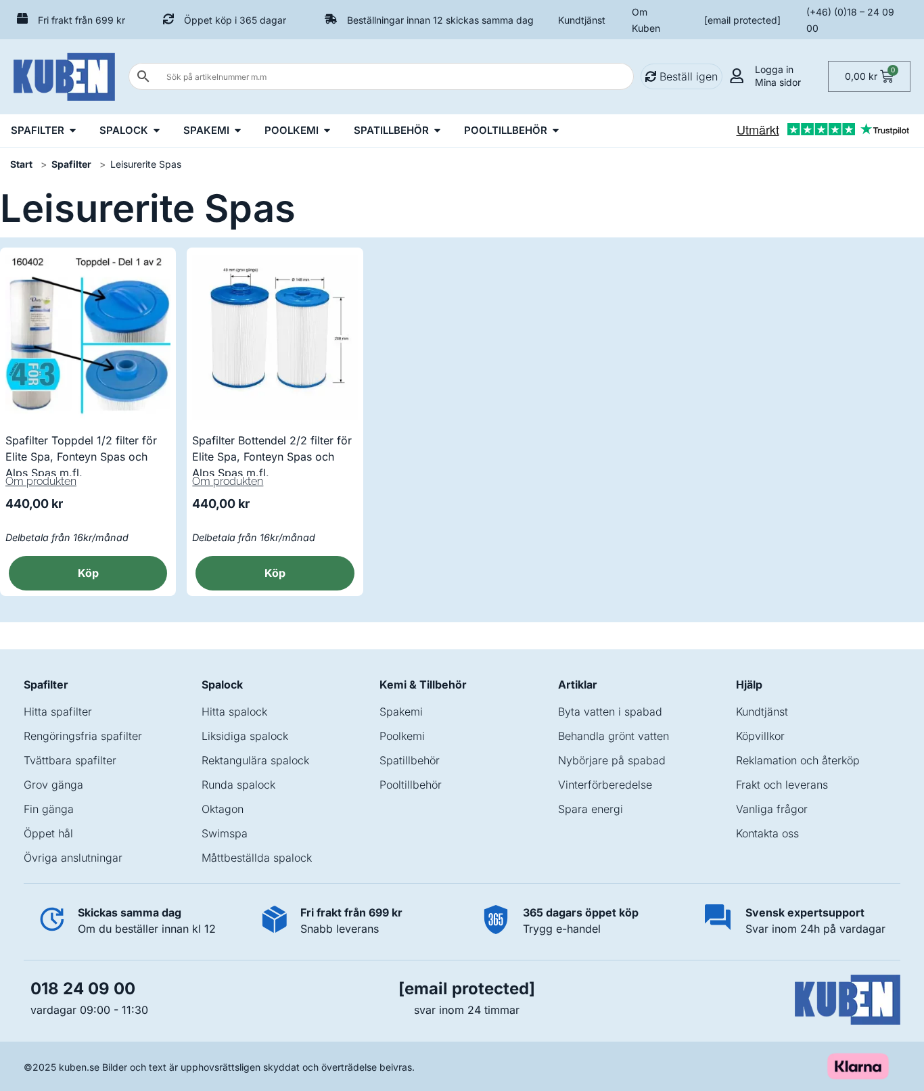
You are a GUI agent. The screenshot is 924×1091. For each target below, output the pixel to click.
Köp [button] (88, 573)
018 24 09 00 (82, 988)
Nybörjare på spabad (612, 760)
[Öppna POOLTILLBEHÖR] (556, 131)
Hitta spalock (234, 711)
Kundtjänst (581, 20)
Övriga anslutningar (73, 857)
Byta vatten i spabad (610, 711)
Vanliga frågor (772, 809)
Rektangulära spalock (255, 760)
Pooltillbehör (410, 784)
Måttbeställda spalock (257, 857)
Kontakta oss (767, 833)
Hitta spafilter (58, 711)
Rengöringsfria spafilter (83, 736)
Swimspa (225, 833)
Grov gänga (53, 784)
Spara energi (590, 809)
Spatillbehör (409, 760)
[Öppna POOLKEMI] (327, 131)
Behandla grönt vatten (613, 736)
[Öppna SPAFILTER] (73, 131)
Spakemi (401, 711)
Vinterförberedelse (605, 784)
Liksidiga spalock (245, 736)
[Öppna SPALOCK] (157, 131)
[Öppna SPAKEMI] (238, 131)
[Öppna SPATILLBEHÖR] (437, 131)
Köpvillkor (760, 736)
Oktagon (223, 809)
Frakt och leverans (782, 784)
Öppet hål (48, 833)
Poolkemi (402, 736)
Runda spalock (238, 784)
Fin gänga (49, 809)
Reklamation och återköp (798, 760)
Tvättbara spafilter (70, 760)
